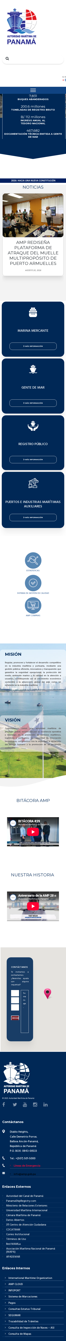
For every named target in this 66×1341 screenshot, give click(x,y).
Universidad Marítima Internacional (26, 1210)
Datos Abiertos (15, 1220)
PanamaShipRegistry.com (21, 1201)
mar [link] (49, 728)
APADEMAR (13, 1256)
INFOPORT (14, 1291)
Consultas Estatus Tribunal (24, 1309)
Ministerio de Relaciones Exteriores (26, 1206)
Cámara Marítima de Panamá (23, 1215)
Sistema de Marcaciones (22, 1297)
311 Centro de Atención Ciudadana (26, 1225)
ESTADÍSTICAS (33, 570)
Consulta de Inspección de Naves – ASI (31, 1328)
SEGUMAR (14, 1315)
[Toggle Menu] (33, 90)
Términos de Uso (16, 1239)
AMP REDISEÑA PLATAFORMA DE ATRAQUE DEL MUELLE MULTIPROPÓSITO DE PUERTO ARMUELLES (33, 253)
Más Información (34, 346)
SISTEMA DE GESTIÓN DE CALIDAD (33, 593)
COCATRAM (13, 1229)
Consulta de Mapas (19, 1334)
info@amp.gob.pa (25, 1174)
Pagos (11, 1303)
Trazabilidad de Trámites (23, 1321)
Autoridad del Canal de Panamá (24, 1196)
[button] (10, 293)
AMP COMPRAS (33, 615)
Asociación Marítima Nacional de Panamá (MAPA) (30, 1250)
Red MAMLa (13, 1244)
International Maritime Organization (30, 1278)
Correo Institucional (17, 1234)
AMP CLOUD (15, 1284)
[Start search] (6, 58)
